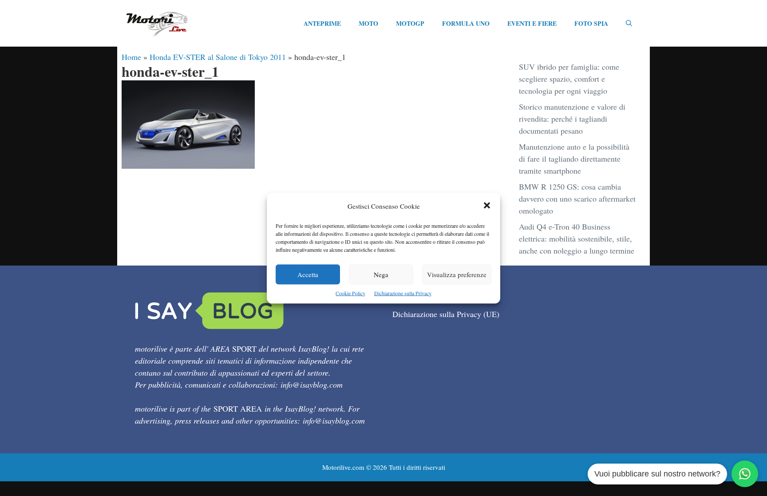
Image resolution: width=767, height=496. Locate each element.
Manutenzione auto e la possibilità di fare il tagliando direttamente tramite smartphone (574, 158)
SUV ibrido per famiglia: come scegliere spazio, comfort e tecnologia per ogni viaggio (569, 78)
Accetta (307, 274)
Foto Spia (591, 23)
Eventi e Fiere (532, 23)
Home (131, 57)
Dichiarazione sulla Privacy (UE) (445, 314)
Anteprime (322, 23)
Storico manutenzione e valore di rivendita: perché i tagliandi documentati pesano (572, 118)
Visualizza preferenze (456, 274)
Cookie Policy (350, 292)
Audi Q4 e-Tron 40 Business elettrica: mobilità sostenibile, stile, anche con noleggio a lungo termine (576, 238)
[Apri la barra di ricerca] (629, 23)
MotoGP (410, 23)
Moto (368, 23)
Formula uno (466, 23)
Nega (381, 274)
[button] (486, 205)
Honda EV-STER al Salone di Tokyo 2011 (218, 57)
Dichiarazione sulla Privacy (402, 292)
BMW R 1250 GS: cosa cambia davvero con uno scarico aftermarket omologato (577, 198)
